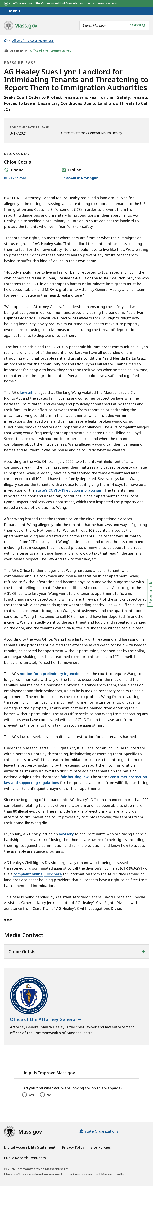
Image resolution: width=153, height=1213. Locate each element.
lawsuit (26, 392)
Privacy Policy (73, 1147)
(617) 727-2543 (15, 178)
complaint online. (28, 874)
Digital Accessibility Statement (30, 1147)
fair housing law (74, 776)
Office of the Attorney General (33, 40)
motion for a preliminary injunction (51, 673)
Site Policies (101, 1147)
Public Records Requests (25, 1157)
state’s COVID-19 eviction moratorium (69, 490)
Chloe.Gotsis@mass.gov (79, 178)
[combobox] (114, 25)
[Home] (5, 40)
